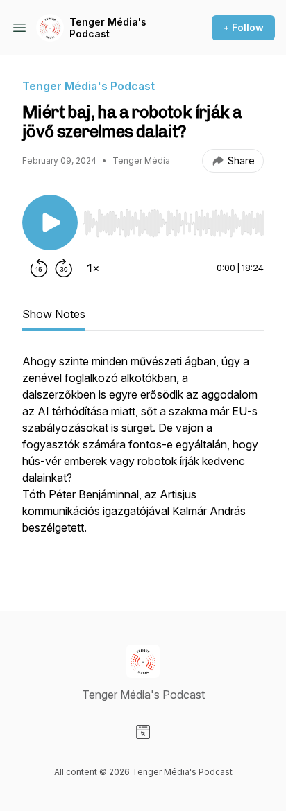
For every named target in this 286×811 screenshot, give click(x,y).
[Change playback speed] (93, 268)
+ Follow (243, 27)
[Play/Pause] (50, 222)
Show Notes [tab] (53, 314)
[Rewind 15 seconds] (39, 268)
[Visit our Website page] (143, 732)
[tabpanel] (143, 459)
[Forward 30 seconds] (64, 268)
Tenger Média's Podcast (107, 28)
